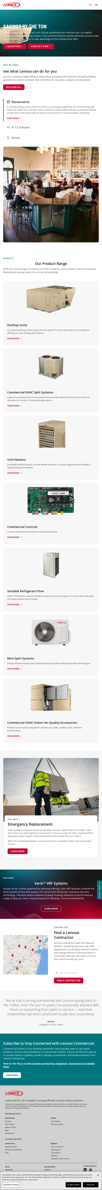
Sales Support (56, 1150)
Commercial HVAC (13, 1139)
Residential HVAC (13, 1113)
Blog (6, 1130)
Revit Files (54, 1156)
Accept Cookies (73, 1185)
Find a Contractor (68, 980)
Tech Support (55, 1153)
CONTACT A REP (40, 46)
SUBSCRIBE (12, 1075)
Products (8, 1121)
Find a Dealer (9, 1124)
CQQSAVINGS (13, 46)
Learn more (18, 851)
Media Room (9, 1133)
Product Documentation (13, 1150)
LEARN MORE (51, 908)
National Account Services (60, 1159)
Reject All (90, 1185)
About (7, 1167)
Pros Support (55, 1121)
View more (13, 118)
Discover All (13, 87)
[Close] (98, 1175)
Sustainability (49, 1167)
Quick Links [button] (99, 891)
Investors (9, 1170)
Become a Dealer (57, 1124)
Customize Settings (11, 1185)
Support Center (10, 1127)
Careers (47, 1170)
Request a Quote (11, 1147)
